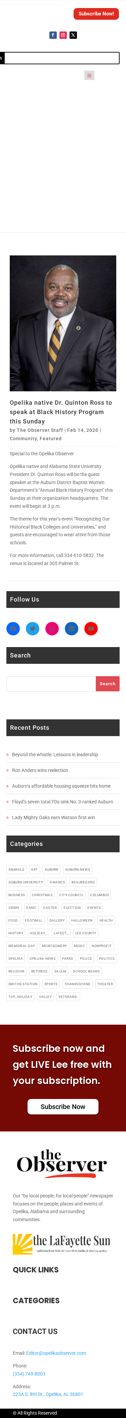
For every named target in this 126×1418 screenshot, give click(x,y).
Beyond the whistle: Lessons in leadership (55, 754)
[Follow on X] (73, 35)
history (16, 933)
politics (107, 958)
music (79, 946)
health (106, 920)
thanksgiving (78, 984)
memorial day (21, 946)
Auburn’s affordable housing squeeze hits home (61, 786)
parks (67, 958)
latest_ (61, 933)
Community (23, 438)
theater (105, 984)
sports (51, 984)
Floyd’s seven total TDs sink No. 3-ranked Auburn (62, 801)
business (16, 895)
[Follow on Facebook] (53, 35)
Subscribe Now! (96, 14)
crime (14, 908)
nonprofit (102, 946)
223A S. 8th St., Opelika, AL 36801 (48, 1394)
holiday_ (38, 933)
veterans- (68, 997)
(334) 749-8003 (29, 1373)
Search (108, 683)
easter (50, 908)
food (13, 920)
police (86, 958)
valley (45, 997)
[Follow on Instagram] (63, 35)
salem (60, 971)
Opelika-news (42, 958)
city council (71, 895)
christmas (42, 895)
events (94, 908)
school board (86, 971)
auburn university (25, 882)
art (34, 869)
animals (16, 869)
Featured (51, 438)
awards (57, 882)
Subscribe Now (63, 1107)
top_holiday (20, 997)
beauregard (83, 882)
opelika (15, 958)
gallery (57, 920)
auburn (51, 869)
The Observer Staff (40, 430)
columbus (99, 895)
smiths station (23, 984)
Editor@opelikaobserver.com (56, 1353)
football (34, 920)
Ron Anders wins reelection (40, 770)
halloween (82, 920)
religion (16, 971)
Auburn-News (77, 869)
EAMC (31, 908)
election (72, 908)
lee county (85, 933)
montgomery (54, 946)
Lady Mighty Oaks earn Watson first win (53, 817)
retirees (39, 971)
